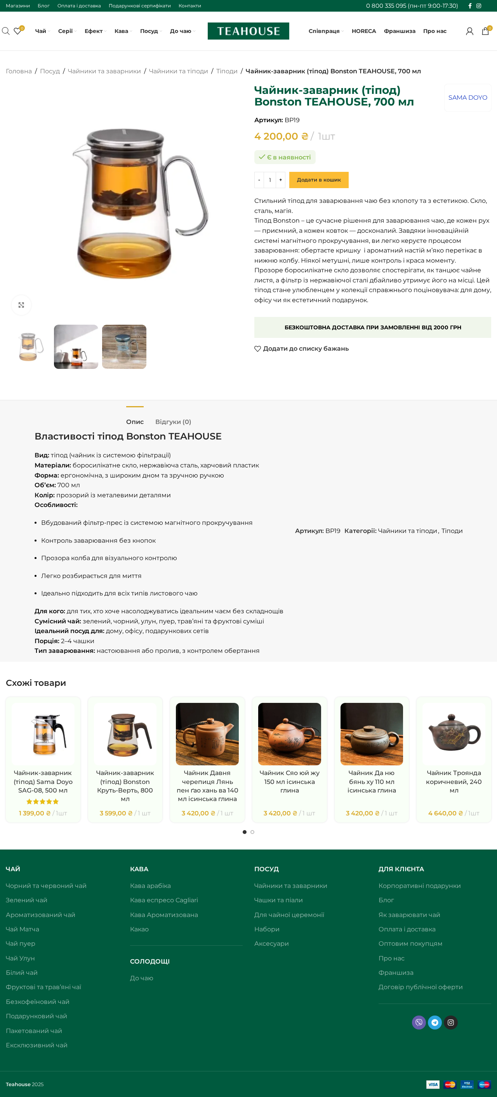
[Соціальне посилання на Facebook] (470, 6)
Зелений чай (26, 900)
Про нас (392, 958)
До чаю (141, 978)
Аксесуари (271, 943)
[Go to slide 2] (252, 832)
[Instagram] (451, 1023)
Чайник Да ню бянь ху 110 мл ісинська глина (372, 781)
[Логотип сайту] (248, 30)
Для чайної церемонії (289, 915)
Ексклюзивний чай (37, 1045)
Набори (267, 929)
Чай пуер (20, 943)
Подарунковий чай (36, 1016)
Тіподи (227, 71)
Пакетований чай (34, 1031)
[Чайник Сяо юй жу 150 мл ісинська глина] (289, 734)
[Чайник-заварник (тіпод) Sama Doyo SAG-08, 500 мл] (43, 734)
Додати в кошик (319, 179)
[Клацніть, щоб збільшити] (21, 305)
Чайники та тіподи (178, 71)
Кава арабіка (150, 885)
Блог (386, 900)
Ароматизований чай (40, 915)
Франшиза (396, 972)
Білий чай (22, 972)
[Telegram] (435, 1023)
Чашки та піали (278, 900)
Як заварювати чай (409, 915)
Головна (19, 71)
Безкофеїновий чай (38, 1001)
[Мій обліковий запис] (470, 31)
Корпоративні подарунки (420, 885)
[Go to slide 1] (245, 832)
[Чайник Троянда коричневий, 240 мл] (453, 734)
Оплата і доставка (407, 929)
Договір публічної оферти (421, 987)
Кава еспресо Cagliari (164, 900)
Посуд (50, 71)
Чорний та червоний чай (46, 885)
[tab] (135, 418)
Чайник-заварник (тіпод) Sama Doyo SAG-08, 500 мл (43, 781)
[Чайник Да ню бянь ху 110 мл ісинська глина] (372, 734)
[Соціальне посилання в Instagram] (478, 6)
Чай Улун (20, 958)
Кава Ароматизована (164, 915)
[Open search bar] (6, 31)
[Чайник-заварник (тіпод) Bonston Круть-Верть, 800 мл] (125, 734)
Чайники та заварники (104, 71)
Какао (139, 929)
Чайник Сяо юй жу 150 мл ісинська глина (290, 781)
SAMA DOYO (467, 97)
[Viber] (419, 1023)
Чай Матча (22, 929)
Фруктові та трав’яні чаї (43, 987)
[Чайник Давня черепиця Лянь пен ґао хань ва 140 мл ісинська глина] (207, 734)
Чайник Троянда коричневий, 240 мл (454, 781)
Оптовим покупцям (411, 943)
